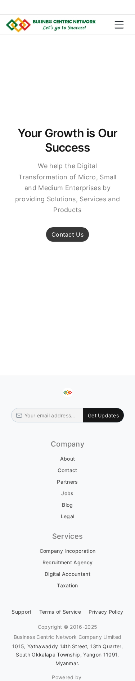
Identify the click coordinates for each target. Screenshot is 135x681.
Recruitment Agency (67, 562)
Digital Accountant (67, 574)
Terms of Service (60, 612)
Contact (67, 470)
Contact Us (67, 234)
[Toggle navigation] (119, 25)
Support (21, 612)
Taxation (67, 585)
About (67, 459)
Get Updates (103, 415)
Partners (67, 482)
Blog (67, 505)
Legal (68, 516)
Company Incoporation (67, 551)
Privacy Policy (106, 612)
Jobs (67, 493)
